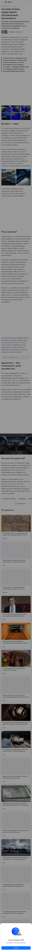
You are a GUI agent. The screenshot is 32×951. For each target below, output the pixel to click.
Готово (16, 948)
